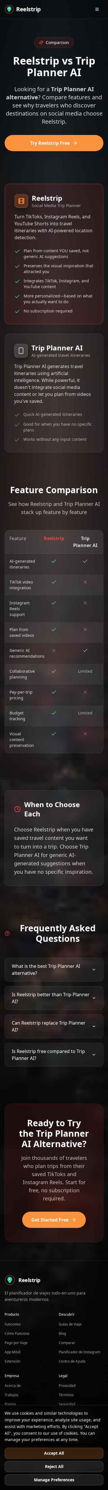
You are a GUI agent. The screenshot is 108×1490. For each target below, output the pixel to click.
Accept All (54, 1453)
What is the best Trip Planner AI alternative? (46, 969)
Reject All (54, 1466)
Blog (62, 1333)
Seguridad (67, 1404)
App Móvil (12, 1352)
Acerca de (13, 1385)
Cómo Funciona (17, 1333)
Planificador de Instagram (79, 1352)
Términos (66, 1394)
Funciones (13, 1324)
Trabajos (11, 1394)
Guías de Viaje (70, 1324)
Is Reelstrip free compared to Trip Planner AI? (48, 1054)
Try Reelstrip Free (50, 143)
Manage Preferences (54, 1479)
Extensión (12, 1361)
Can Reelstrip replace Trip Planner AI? (49, 1026)
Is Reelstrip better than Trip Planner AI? (51, 998)
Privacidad (67, 1385)
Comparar (67, 1342)
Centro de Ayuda (72, 1361)
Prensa (10, 1404)
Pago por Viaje (16, 1342)
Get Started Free (50, 1220)
